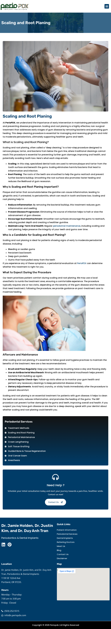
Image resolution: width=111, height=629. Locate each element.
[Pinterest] (9, 545)
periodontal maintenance (66, 225)
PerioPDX (81, 263)
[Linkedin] (3, 545)
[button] (107, 6)
